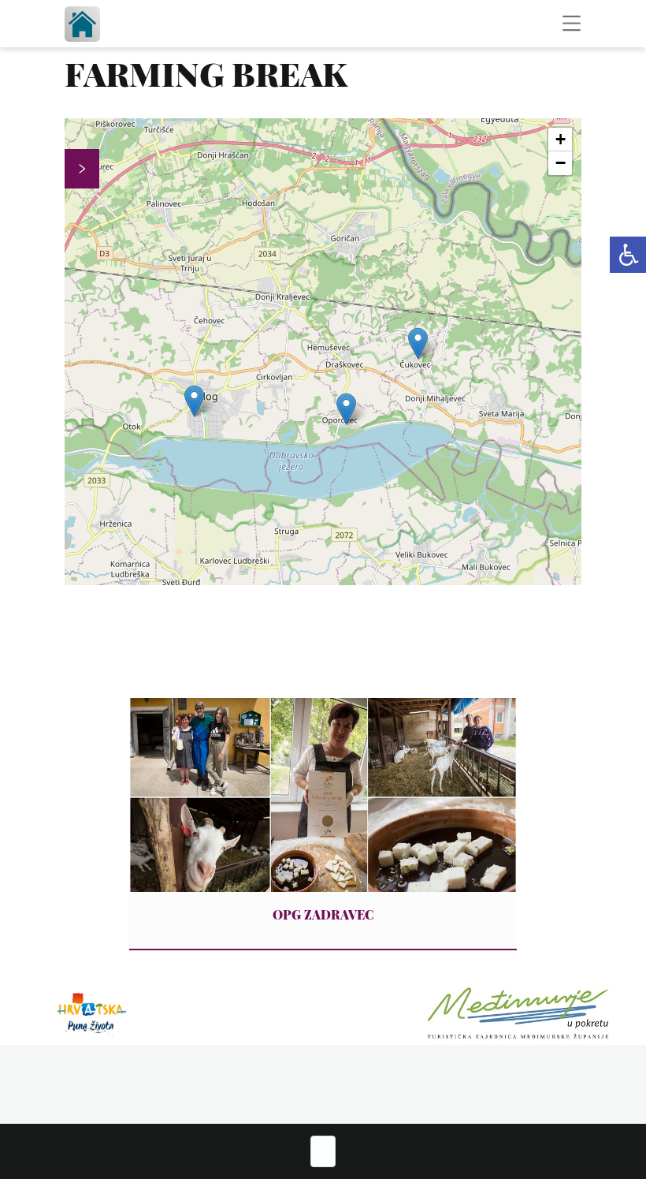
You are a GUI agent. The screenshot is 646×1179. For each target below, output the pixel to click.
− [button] (560, 163)
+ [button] (560, 139)
